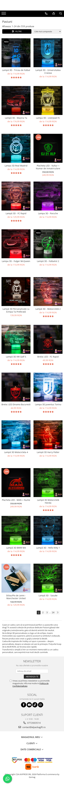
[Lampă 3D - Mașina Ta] (16, 100)
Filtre (18, 31)
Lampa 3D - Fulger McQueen (16, 261)
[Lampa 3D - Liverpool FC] (48, 100)
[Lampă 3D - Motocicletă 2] (48, 291)
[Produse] (4, 14)
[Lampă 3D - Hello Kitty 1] (48, 530)
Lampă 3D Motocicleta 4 (16, 452)
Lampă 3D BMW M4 (16, 547)
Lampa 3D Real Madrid (16, 165)
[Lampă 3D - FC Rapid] (16, 196)
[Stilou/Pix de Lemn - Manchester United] (16, 578)
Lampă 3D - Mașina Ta (16, 117)
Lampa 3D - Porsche (48, 213)
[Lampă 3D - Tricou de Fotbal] (16, 52)
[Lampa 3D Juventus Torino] (48, 387)
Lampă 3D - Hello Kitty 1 (48, 547)
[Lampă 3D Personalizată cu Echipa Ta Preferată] (16, 291)
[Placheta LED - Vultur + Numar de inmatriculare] (48, 148)
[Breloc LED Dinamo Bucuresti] (16, 387)
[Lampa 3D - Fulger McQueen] (16, 243)
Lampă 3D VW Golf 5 (16, 356)
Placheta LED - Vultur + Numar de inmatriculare (48, 167)
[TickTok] (35, 704)
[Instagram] (40, 704)
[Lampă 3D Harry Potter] (48, 434)
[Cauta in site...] (60, 13)
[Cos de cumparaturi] (53, 13)
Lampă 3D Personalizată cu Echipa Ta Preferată (16, 310)
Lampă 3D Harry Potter (48, 452)
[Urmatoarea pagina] (58, 612)
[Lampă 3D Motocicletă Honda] (48, 482)
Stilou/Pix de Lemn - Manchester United (16, 597)
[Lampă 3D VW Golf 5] (16, 339)
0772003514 (34, 722)
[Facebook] (23, 704)
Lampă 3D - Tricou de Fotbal (16, 70)
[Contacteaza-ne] (46, 13)
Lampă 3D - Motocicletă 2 (48, 308)
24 (53, 612)
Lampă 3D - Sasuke (48, 595)
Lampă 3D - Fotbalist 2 (48, 261)
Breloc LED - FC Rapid (48, 356)
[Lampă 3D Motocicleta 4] (16, 434)
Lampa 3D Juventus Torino (48, 404)
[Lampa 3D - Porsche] (48, 196)
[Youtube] (29, 704)
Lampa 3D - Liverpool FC (48, 117)
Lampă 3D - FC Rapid (16, 213)
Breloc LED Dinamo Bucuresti (16, 404)
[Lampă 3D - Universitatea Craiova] (48, 52)
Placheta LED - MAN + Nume (16, 500)
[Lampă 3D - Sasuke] (48, 578)
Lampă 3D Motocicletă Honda (48, 501)
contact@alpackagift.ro (34, 727)
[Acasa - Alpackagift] (32, 5)
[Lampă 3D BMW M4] (16, 530)
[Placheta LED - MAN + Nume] (16, 482)
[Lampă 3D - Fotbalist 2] (48, 243)
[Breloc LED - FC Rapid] (48, 339)
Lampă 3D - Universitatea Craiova (48, 71)
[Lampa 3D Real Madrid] (16, 148)
